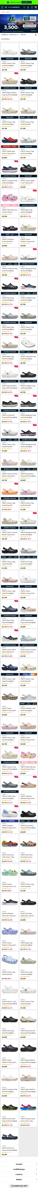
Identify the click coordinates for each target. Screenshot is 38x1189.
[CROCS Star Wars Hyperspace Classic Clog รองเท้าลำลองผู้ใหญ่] (28, 901)
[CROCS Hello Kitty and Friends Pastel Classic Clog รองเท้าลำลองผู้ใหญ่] (28, 755)
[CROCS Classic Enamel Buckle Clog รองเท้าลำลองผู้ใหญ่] (10, 461)
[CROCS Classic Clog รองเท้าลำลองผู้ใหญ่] (10, 51)
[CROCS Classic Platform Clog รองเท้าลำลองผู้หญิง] (28, 227)
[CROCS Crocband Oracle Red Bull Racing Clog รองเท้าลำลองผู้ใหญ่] (10, 227)
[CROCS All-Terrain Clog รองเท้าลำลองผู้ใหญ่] (10, 1136)
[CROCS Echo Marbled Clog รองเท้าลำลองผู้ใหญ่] (28, 1136)
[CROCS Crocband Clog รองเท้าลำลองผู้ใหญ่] (10, 256)
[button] (2, 7)
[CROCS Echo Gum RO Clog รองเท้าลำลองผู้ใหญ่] (28, 1019)
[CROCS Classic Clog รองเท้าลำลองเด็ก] (28, 110)
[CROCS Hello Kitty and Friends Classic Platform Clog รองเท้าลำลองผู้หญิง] (10, 198)
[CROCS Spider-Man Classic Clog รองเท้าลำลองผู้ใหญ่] (10, 139)
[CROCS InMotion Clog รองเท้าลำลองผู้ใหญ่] (28, 286)
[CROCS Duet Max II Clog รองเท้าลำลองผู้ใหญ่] (28, 461)
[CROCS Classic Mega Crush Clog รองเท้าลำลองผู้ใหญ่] (28, 168)
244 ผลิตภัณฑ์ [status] (5, 39)
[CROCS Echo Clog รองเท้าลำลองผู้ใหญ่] (28, 549)
